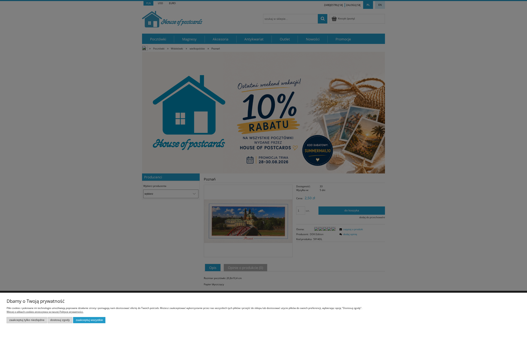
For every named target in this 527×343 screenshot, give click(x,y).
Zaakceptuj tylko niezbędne (26, 320)
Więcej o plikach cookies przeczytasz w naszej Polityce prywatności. (45, 312)
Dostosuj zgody (60, 320)
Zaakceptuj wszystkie (89, 320)
